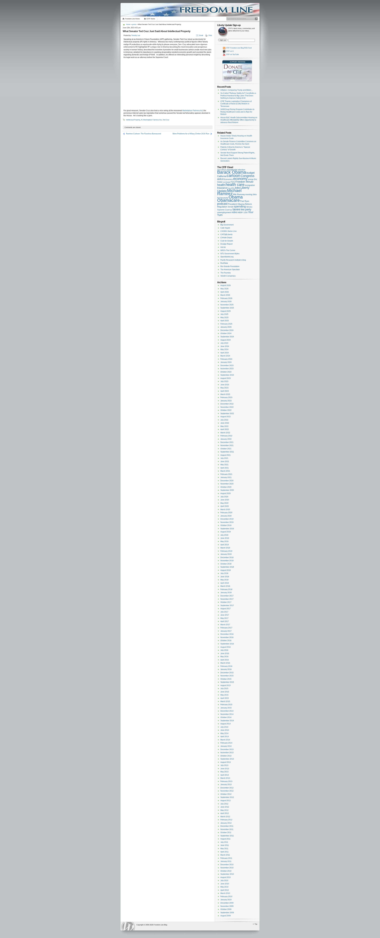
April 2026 (224, 292)
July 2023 (224, 381)
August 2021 (225, 455)
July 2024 (224, 343)
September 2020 (227, 490)
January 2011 (225, 861)
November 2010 (226, 868)
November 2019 (226, 522)
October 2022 (225, 410)
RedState (224, 263)
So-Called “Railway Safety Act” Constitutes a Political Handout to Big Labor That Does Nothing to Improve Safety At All (238, 95)
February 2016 (226, 666)
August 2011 (225, 839)
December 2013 (226, 749)
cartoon (233, 175)
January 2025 (226, 327)
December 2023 (226, 365)
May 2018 (224, 580)
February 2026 (226, 298)
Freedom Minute (244, 181)
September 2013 (227, 759)
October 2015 (225, 679)
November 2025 (226, 305)
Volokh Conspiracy (228, 276)
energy (251, 179)
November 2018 (226, 561)
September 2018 (227, 567)
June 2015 (224, 692)
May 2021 (224, 465)
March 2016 (225, 663)
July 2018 (224, 573)
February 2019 (226, 551)
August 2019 (225, 532)
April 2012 (224, 813)
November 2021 (226, 445)
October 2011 (225, 832)
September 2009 (227, 913)
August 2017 (225, 609)
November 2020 (226, 484)
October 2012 (225, 794)
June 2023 (224, 385)
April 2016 (224, 660)
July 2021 (224, 458)
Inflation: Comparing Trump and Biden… (236, 90)
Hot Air (223, 247)
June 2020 (224, 500)
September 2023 (227, 375)
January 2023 (226, 401)
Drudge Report (226, 244)
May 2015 (224, 695)
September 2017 (227, 605)
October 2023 (225, 372)
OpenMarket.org (226, 257)
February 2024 (226, 359)
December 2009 (226, 903)
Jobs (237, 187)
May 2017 (224, 618)
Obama (236, 196)
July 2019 (224, 535)
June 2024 (224, 346)
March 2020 (225, 509)
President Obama (236, 204)
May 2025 (224, 317)
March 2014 (225, 740)
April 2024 (224, 353)
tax (231, 210)
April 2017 (224, 621)
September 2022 (227, 413)
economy (240, 179)
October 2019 (225, 525)
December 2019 (226, 519)
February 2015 (226, 705)
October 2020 (225, 487)
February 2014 (226, 743)
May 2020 (224, 503)
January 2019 (226, 554)
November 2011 (226, 829)
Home (128, 24)
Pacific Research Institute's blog (233, 260)
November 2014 (226, 714)
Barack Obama (231, 172)
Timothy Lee (135, 35)
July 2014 (224, 727)
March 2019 (225, 548)
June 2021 (224, 461)
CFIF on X (229, 51)
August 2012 (225, 801)
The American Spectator (230, 269)
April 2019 (224, 545)
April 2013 (224, 775)
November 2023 (226, 369)
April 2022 (224, 429)
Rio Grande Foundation (229, 266)
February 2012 (226, 820)
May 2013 (224, 772)
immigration (250, 185)
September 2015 (227, 682)
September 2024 (227, 337)
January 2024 (226, 362)
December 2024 (226, 330)
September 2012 (227, 797)
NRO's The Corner (227, 250)
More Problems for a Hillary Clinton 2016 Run (191, 134)
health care (235, 184)
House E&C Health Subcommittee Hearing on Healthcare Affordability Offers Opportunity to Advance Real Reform (238, 119)
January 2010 (226, 900)
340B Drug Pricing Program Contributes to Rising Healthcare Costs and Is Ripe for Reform (237, 111)
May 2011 (224, 849)
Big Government (226, 225)
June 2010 (224, 884)
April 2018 (224, 583)
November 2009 (226, 906)
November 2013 (226, 753)
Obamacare (228, 200)
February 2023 (226, 397)
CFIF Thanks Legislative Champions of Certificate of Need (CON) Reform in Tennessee (236, 103)
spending (240, 206)
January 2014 (226, 746)
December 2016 (226, 634)
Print (210, 35)
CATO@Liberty (226, 234)
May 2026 (224, 289)
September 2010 (227, 874)
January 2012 (226, 823)
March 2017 (225, 625)
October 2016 (225, 640)
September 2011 (227, 836)
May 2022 (224, 426)
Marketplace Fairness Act (192, 111)
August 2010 (225, 877)
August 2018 (225, 570)
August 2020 (225, 493)
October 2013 (225, 756)
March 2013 (225, 778)
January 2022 (226, 439)
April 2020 (224, 506)
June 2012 (224, 807)
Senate (230, 207)
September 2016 (227, 644)
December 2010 (226, 865)
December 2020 (226, 481)
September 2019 (227, 529)
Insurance (222, 188)
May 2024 (224, 349)
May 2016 (224, 657)
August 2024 (225, 340)
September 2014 (227, 721)
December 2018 (226, 557)
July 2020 (224, 497)
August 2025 (225, 311)
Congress (247, 176)
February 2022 (226, 436)
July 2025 (224, 314)
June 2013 (224, 769)
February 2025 (226, 324)
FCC (233, 182)
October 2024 (225, 333)
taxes (236, 209)
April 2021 (224, 468)
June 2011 (224, 845)
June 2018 (224, 577)
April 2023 (224, 391)
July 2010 (224, 880)
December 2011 (226, 826)
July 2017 (224, 612)
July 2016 (224, 650)
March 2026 (225, 295)
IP (141, 120)
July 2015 (224, 688)
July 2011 (224, 842)
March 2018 (225, 586)
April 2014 (224, 736)
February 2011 (226, 858)
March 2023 (225, 394)
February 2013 (226, 781)
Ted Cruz (166, 120)
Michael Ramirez (229, 192)
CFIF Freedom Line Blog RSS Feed (239, 48)
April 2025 (224, 321)
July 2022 (224, 420)
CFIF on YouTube (232, 54)
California (221, 176)
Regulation (222, 206)
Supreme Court (223, 210)
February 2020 (226, 513)
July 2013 (224, 765)
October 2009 (225, 909)
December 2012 (226, 788)
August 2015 (225, 685)
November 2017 (226, 599)
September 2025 (227, 308)
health (221, 184)
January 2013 (226, 784)
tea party (246, 209)
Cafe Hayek (225, 228)
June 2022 (224, 423)
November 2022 (226, 407)
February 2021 (226, 474)
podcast (222, 203)
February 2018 (226, 589)
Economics (228, 179)
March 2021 (225, 471)
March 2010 (225, 893)
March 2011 (225, 855)
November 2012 (226, 791)
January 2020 (226, 516)
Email (201, 35)
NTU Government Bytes (229, 254)
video (234, 212)
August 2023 (225, 378)
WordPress (128, 926)
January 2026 (226, 301)
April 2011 (224, 852)
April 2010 (224, 890)
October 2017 (225, 602)
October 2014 (225, 717)
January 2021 (226, 477)
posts (134, 24)
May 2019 (224, 541)
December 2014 (226, 711)
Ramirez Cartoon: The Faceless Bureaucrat (143, 134)
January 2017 (226, 631)
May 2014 (224, 733)
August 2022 (225, 417)
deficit (220, 179)
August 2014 (225, 724)
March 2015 (225, 701)
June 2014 (224, 730)
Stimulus (249, 207)
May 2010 (224, 887)
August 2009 (225, 916)
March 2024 (225, 356)
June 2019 (224, 538)
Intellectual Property (133, 120)
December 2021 (226, 442)
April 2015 (224, 698)
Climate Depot (226, 238)
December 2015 (226, 673)
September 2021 (227, 452)
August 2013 (225, 762)
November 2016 (226, 637)
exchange (226, 182)
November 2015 (226, 676)
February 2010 (226, 897)
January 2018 (226, 593)
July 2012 (224, 804)
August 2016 (225, 647)
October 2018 (225, 564)
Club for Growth (226, 241)
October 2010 (225, 871)
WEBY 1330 (243, 212)
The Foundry (225, 273)
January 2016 (226, 669)
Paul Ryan (244, 201)
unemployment (224, 212)
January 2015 (226, 708)
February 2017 (226, 628)
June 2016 (224, 653)
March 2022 (225, 433)
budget (250, 172)
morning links (251, 194)
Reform (248, 204)
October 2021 (225, 449)
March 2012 (225, 817)
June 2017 (224, 615)
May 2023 (224, 388)
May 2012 (224, 810)
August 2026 (225, 285)
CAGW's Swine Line (228, 231)
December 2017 (226, 596)
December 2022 (226, 404)
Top (256, 924)
